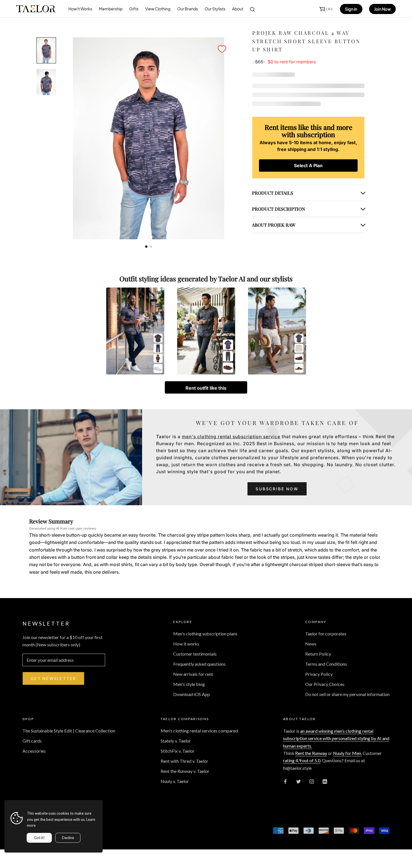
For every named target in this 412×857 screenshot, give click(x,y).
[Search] (252, 9)
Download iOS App (191, 694)
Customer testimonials (195, 653)
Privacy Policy (319, 674)
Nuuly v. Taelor (175, 781)
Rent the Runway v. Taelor (185, 771)
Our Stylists (215, 8)
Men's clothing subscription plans (205, 633)
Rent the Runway (311, 753)
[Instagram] (311, 781)
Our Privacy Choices (324, 684)
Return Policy (318, 653)
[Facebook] (285, 781)
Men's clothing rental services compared (199, 730)
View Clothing (157, 8)
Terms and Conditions (326, 664)
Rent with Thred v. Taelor (184, 761)
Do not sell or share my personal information (347, 694)
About (237, 8)
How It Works (80, 8)
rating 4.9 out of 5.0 (301, 760)
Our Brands (187, 8)
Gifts (133, 8)
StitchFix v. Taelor (178, 750)
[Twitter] (298, 781)
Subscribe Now (277, 488)
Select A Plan (308, 165)
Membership (110, 8)
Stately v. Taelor (176, 740)
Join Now (382, 9)
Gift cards (32, 740)
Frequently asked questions (199, 664)
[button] (222, 49)
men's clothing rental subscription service (231, 436)
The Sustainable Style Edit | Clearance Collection (68, 730)
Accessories (34, 750)
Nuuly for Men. (347, 753)
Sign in (351, 9)
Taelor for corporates (325, 633)
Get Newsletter (53, 678)
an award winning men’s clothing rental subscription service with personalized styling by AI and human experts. (336, 738)
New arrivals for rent (193, 674)
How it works (186, 643)
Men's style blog (189, 684)
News (310, 643)
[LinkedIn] (325, 781)
